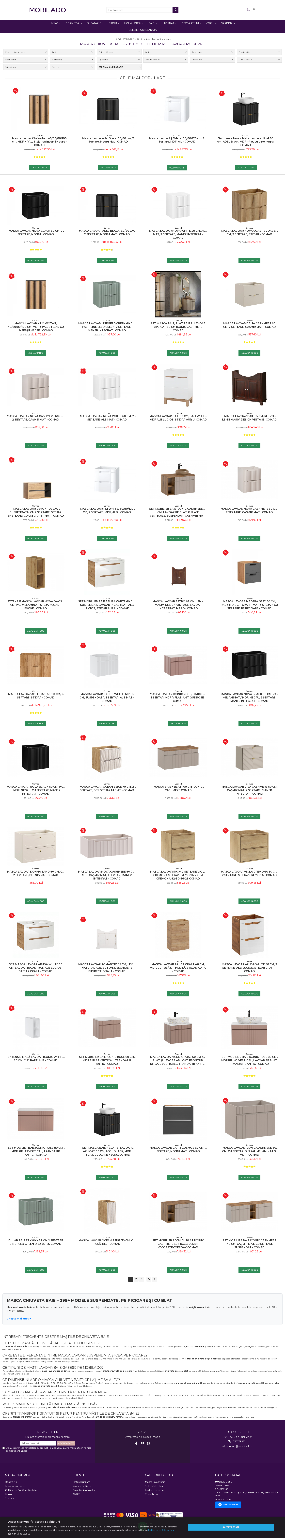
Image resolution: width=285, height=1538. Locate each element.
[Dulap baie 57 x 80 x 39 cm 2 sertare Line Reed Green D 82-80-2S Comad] (35, 1211)
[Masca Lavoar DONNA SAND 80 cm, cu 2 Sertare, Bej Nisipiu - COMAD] (35, 846)
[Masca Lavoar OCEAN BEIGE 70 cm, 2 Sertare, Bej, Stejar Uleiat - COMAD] (107, 757)
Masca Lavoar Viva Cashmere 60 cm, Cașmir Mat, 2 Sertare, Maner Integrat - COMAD (249, 790)
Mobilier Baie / (142, 38)
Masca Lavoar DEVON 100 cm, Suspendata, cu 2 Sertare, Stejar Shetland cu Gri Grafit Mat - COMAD (36, 512)
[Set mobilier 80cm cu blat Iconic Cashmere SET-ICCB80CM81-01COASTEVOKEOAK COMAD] (178, 1211)
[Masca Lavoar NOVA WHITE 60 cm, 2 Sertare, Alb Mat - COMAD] (107, 387)
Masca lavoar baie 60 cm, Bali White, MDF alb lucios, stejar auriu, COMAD (178, 418)
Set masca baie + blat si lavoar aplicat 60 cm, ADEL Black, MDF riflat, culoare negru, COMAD (245, 142)
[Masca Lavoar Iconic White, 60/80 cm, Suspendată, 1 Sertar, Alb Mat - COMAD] (107, 665)
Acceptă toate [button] (231, 1527)
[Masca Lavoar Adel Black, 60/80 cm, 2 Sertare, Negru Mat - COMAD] (108, 109)
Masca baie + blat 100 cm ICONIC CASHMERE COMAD (178, 788)
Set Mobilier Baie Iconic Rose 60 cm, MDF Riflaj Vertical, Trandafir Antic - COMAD (107, 1060)
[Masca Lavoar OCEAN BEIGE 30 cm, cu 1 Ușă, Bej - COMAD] (107, 1211)
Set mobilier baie (154, 1486)
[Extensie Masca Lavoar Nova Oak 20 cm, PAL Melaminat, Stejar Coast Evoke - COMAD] (35, 572)
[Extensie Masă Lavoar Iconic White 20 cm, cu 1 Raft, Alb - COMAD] (35, 1028)
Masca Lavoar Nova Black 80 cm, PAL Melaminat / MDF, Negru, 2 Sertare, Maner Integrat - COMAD (249, 698)
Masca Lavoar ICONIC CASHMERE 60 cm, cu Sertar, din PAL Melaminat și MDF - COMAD (249, 1151)
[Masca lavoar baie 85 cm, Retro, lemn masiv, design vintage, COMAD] (249, 387)
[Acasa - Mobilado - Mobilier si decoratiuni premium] (48, 10)
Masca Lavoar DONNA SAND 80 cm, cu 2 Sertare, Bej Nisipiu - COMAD (35, 873)
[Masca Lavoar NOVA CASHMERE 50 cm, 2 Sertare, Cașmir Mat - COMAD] (249, 479)
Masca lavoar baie (155, 1482)
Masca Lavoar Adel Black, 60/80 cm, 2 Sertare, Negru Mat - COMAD (108, 140)
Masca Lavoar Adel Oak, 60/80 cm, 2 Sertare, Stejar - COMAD (35, 696)
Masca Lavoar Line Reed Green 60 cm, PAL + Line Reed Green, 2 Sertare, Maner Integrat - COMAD (107, 327)
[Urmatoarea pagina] (154, 1279)
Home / (118, 38)
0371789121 (239, 1441)
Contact (9, 1498)
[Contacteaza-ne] (248, 10)
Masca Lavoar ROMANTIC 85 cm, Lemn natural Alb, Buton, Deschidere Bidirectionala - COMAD (106, 968)
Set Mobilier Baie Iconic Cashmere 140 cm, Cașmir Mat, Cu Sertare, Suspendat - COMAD (249, 1244)
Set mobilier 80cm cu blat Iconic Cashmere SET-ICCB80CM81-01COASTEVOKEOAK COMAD (178, 1244)
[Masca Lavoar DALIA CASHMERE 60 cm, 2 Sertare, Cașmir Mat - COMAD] (249, 294)
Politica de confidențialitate (161, 1530)
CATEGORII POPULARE (161, 1475)
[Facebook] (136, 1443)
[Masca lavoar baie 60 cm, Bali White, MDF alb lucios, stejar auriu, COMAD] (178, 387)
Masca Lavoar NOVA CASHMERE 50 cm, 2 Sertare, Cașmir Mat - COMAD (249, 510)
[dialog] (142, 1527)
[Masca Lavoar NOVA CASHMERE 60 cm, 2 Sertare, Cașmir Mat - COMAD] (35, 387)
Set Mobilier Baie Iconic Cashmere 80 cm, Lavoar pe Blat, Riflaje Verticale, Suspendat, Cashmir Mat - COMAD (178, 512)
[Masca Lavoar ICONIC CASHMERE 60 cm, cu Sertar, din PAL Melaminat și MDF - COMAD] (249, 1119)
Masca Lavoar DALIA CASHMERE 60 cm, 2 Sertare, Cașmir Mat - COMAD (249, 325)
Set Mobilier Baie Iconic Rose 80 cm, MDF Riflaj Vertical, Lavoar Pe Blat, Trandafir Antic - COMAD (249, 1060)
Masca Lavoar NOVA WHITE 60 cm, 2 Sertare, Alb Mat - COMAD (107, 418)
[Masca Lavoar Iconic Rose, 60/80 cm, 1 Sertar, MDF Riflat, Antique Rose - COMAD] (178, 665)
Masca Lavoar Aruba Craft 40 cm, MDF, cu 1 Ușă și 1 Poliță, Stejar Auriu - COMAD (178, 968)
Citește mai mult (18, 1318)
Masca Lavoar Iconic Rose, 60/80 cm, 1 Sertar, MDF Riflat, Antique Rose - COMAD (178, 698)
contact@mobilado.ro (239, 1446)
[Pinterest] (142, 1443)
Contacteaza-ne (230, 1504)
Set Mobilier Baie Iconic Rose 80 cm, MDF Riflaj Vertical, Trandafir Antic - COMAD (35, 1151)
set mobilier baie (233, 1407)
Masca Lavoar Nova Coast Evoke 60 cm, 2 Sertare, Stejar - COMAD (249, 232)
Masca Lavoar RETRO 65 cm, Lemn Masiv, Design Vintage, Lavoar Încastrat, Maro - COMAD (178, 605)
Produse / (128, 38)
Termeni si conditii (15, 1486)
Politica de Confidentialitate (21, 1490)
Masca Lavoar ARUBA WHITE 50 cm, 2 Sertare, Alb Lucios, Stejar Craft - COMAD (249, 968)
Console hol (151, 1494)
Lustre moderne (154, 1490)
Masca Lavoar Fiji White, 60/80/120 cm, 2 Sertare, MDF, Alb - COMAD (177, 140)
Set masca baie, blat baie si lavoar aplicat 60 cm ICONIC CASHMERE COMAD (178, 327)
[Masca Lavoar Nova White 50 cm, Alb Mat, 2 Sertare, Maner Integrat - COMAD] (178, 205)
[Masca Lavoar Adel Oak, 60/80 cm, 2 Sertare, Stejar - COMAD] (35, 665)
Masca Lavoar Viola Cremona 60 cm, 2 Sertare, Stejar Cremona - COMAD (249, 873)
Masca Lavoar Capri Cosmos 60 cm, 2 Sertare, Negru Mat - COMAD (178, 1149)
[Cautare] (175, 10)
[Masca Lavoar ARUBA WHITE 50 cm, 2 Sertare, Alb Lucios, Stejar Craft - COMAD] (249, 935)
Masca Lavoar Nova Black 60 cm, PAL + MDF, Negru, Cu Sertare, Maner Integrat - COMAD (35, 790)
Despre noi (11, 1482)
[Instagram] (149, 1443)
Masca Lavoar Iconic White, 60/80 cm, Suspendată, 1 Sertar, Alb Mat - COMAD (107, 698)
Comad (39, 135)
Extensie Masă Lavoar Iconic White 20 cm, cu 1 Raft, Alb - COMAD (35, 1058)
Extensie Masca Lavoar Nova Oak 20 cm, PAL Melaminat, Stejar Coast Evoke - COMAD (35, 605)
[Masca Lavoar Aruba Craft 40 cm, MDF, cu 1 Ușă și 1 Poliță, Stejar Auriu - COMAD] (178, 935)
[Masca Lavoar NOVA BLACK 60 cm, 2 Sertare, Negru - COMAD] (35, 205)
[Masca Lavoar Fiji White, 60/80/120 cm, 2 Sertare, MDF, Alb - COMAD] (177, 109)
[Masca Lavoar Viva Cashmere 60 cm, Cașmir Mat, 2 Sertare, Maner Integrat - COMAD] (249, 757)
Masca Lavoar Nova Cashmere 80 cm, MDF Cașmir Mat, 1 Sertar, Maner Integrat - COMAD (107, 875)
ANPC (76, 1494)
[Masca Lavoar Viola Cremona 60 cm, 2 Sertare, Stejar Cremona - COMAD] (249, 846)
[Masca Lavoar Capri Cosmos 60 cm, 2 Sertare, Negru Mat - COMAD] (178, 1119)
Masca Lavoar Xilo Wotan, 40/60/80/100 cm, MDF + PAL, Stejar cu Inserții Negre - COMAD (39, 142)
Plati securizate (81, 1482)
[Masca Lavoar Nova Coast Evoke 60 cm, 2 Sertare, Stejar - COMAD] (249, 205)
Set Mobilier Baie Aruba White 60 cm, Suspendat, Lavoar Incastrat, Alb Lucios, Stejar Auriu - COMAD (107, 605)
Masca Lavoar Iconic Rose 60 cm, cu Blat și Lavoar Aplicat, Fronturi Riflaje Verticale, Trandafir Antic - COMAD (178, 1060)
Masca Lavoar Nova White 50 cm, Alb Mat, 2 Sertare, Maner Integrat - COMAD (178, 234)
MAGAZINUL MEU (17, 1475)
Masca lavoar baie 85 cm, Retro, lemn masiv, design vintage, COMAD (249, 418)
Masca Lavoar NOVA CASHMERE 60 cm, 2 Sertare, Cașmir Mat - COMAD (35, 418)
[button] (95, 1534)
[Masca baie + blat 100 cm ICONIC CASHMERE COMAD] (178, 757)
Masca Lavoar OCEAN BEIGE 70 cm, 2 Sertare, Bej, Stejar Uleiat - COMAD (107, 788)
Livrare (9, 1494)
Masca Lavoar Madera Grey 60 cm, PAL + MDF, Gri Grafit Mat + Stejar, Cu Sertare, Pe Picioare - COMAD (249, 605)
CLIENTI (78, 1475)
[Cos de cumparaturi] (253, 10)
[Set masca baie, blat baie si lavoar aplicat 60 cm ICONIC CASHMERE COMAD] (178, 294)
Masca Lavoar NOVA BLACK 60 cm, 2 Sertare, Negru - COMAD (36, 232)
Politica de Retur (82, 1486)
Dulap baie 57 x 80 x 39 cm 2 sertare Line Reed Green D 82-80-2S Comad (35, 1242)
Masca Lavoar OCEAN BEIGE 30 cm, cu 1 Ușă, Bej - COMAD (107, 1242)
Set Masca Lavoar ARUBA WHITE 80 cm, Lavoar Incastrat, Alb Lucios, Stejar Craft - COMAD (35, 968)
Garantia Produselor (84, 1490)
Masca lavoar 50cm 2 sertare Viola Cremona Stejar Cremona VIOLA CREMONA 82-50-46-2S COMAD (178, 875)
